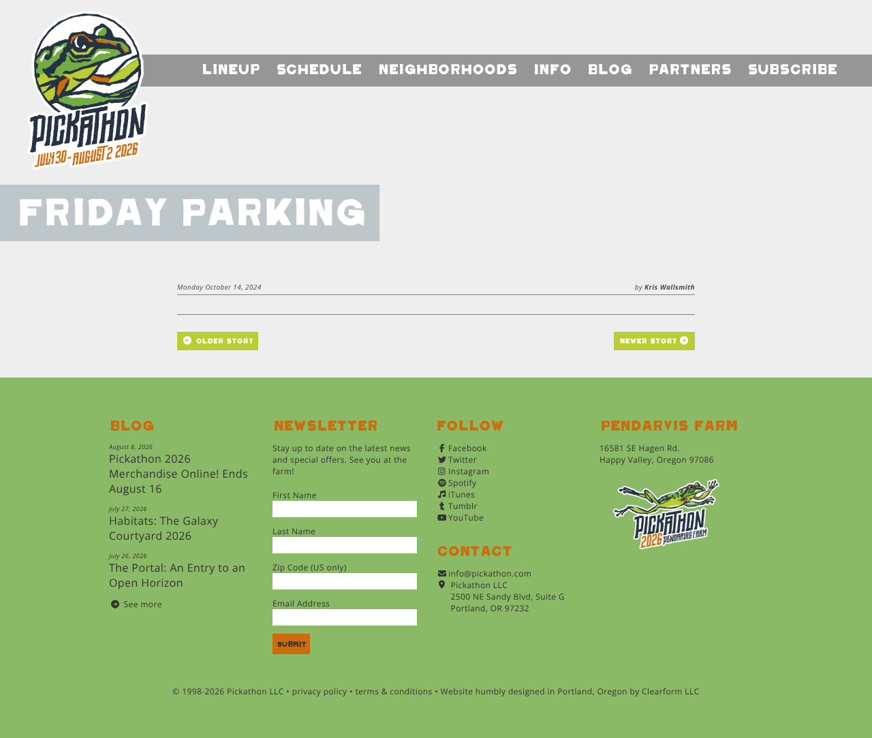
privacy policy (319, 691)
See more (143, 604)
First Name (294, 495)
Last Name (293, 531)
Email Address (301, 603)
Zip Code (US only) (309, 567)
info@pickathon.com (489, 573)
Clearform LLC (671, 691)
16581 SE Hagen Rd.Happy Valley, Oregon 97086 (657, 453)
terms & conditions (393, 691)
